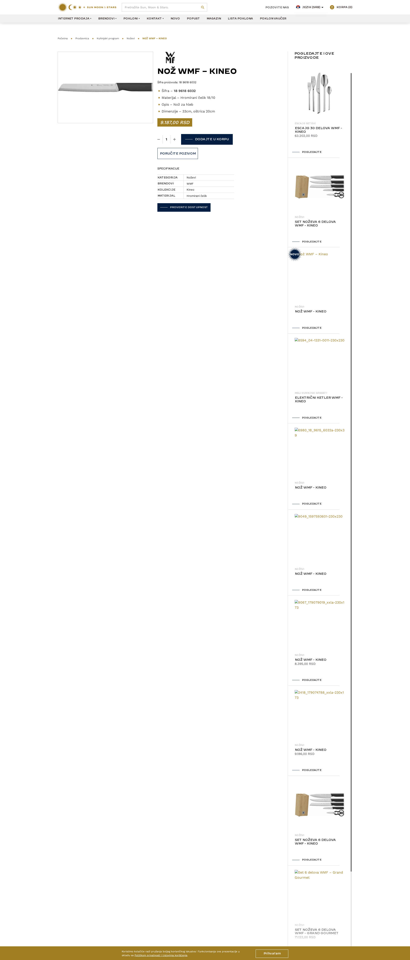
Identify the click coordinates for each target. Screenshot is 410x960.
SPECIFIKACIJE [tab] (168, 168)
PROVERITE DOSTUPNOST (189, 207)
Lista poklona (240, 18)
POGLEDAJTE (311, 152)
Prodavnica (82, 38)
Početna (63, 38)
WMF (190, 183)
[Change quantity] (158, 139)
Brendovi (106, 18)
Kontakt (154, 18)
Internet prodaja (73, 18)
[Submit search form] (202, 7)
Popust (193, 18)
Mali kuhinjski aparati (311, 393)
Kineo (190, 189)
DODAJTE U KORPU (212, 139)
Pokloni (130, 18)
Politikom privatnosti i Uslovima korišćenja (161, 955)
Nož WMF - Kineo (310, 311)
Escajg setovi (305, 124)
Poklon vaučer (273, 18)
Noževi (131, 38)
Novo (175, 18)
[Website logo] (87, 7)
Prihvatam (272, 953)
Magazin (213, 18)
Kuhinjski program (108, 38)
